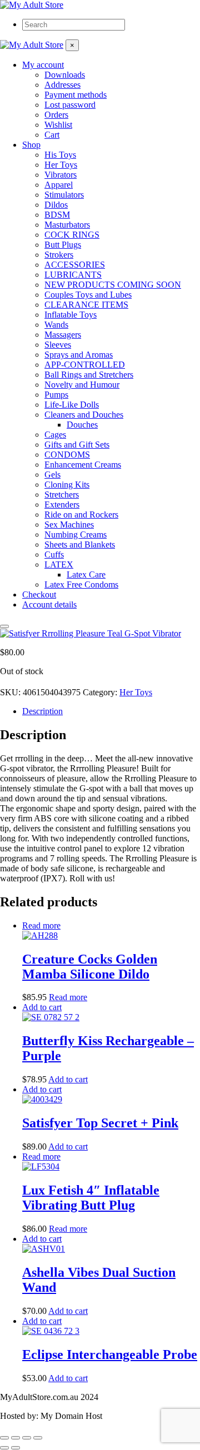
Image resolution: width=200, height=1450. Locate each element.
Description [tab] (42, 711)
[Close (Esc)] (37, 1437)
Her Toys (135, 692)
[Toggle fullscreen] (15, 1437)
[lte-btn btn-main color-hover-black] (42, 1007)
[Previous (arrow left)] (4, 1447)
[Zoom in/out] (4, 1437)
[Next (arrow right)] (15, 1447)
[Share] (26, 1437)
